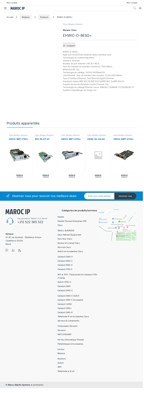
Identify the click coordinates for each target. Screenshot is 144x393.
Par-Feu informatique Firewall (71, 339)
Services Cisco (64, 247)
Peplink (61, 217)
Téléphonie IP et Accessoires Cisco (73, 316)
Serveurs (62, 330)
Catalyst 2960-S (65, 312)
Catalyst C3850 (65, 304)
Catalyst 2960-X (65, 256)
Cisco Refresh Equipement (69, 234)
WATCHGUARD (64, 334)
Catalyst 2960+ (65, 308)
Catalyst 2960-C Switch (68, 296)
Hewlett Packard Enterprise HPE (72, 221)
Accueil (10, 17)
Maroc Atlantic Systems (19, 385)
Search (134, 8)
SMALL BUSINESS (66, 230)
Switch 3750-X (64, 282)
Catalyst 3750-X (65, 269)
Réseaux (26, 17)
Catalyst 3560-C (65, 261)
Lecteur (61, 349)
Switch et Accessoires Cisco (70, 251)
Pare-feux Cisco (65, 239)
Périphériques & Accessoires (70, 344)
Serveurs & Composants (68, 320)
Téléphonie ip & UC (66, 371)
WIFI (60, 367)
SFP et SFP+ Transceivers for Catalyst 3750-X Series (78, 276)
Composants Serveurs (67, 326)
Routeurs (44, 17)
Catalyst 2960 (64, 286)
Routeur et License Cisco (69, 243)
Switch (61, 363)
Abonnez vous (125, 196)
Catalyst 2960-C (65, 290)
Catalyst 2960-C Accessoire (70, 300)
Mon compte (12, 3)
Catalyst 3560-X (65, 265)
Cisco (65, 24)
